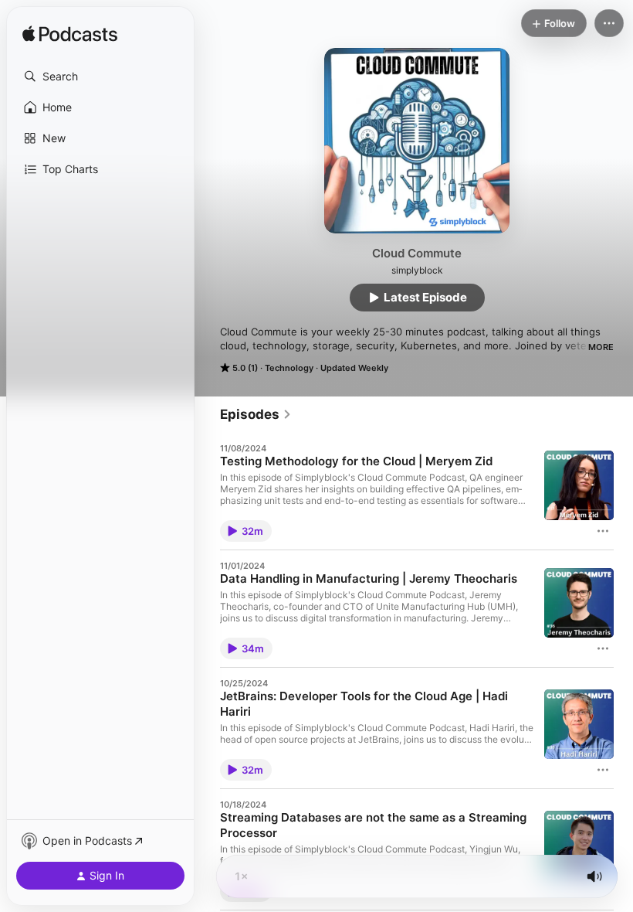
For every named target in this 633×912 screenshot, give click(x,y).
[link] (256, 414)
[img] (69, 35)
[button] (100, 76)
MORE (601, 347)
